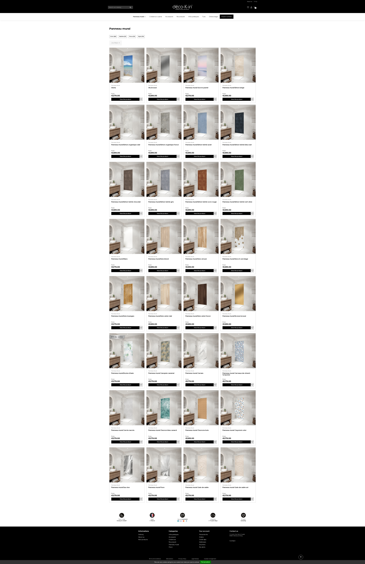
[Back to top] (301, 557)
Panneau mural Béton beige (233, 88)
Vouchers (202, 544)
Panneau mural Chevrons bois (197, 430)
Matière (122, 36)
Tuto (204, 16)
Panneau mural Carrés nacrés (122, 430)
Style (141, 36)
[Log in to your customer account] (251, 7)
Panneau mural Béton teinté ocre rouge (201, 202)
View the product (125, 99)
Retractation (169, 558)
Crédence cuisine (155, 16)
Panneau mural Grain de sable (197, 487)
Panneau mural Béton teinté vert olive (237, 202)
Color (113, 36)
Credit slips (202, 539)
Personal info (203, 534)
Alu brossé (152, 88)
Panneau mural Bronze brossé (234, 316)
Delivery (141, 534)
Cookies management (210, 558)
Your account (204, 531)
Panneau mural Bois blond (158, 259)
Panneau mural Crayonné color (234, 430)
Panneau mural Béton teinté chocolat (126, 202)
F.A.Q (255, 1)
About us (249, 1)
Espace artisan (226, 16)
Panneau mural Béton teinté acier (198, 145)
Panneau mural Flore (156, 487)
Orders (201, 537)
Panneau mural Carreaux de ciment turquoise (236, 374)
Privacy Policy (182, 558)
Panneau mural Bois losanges (122, 316)
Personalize (205, 562)
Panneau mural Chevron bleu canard (162, 430)
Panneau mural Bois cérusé (196, 259)
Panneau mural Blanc (119, 259)
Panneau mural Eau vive (120, 487)
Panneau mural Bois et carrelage (235, 259)
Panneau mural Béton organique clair (125, 145)
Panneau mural (139, 17)
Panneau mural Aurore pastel (196, 88)
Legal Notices (195, 558)
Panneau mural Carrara (194, 373)
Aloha (113, 88)
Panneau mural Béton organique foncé (163, 145)
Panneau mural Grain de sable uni (235, 487)
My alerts (202, 547)
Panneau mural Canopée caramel (161, 373)
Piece (132, 36)
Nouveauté (181, 16)
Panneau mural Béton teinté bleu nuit (237, 145)
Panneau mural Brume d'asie (122, 373)
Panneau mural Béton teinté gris (161, 202)
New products (143, 539)
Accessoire (169, 16)
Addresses (202, 542)
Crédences (172, 539)
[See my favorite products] (248, 7)
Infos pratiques (193, 16)
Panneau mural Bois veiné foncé (198, 316)
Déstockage (213, 16)
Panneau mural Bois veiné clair (160, 316)
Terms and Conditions (155, 558)
